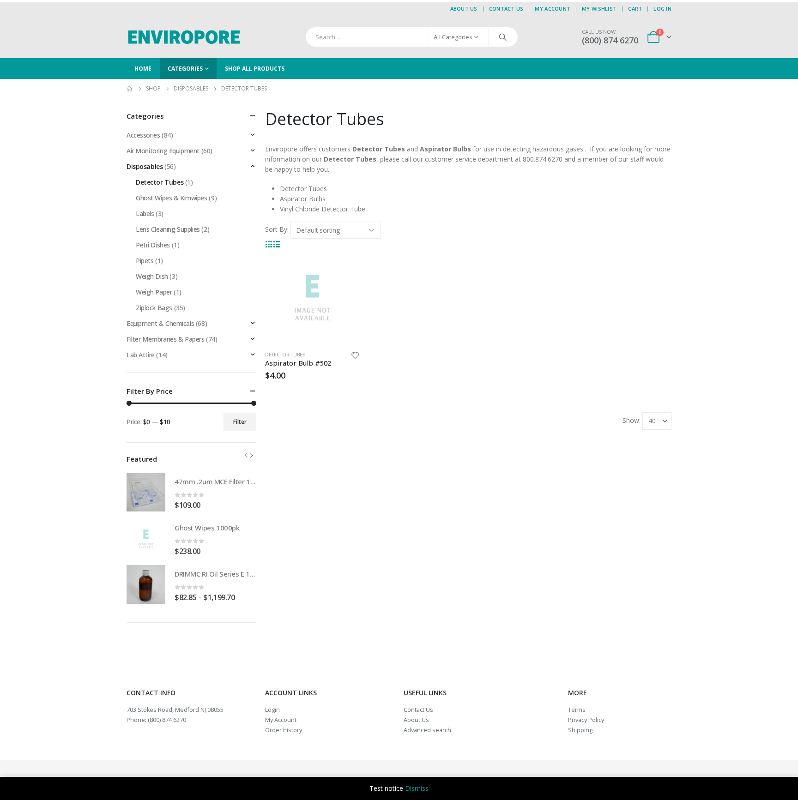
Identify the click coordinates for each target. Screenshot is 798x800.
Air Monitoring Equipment (163, 150)
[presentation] (246, 455)
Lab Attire (141, 354)
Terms (577, 710)
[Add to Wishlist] (355, 356)
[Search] (503, 37)
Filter (240, 422)
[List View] (277, 243)
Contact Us (506, 8)
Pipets (144, 260)
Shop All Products (254, 68)
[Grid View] (269, 243)
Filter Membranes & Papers (166, 339)
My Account (552, 8)
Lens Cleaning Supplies (168, 229)
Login (272, 710)
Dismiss (417, 788)
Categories (185, 68)
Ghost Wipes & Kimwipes (171, 197)
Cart (635, 8)
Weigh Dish (152, 276)
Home (142, 68)
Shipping (580, 730)
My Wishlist (599, 8)
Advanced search (427, 730)
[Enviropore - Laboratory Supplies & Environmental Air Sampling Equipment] (184, 37)
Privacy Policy (586, 720)
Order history (283, 730)
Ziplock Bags (154, 307)
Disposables (145, 166)
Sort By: (277, 229)
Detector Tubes (285, 354)
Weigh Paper (154, 292)
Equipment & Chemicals (160, 323)
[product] (312, 296)
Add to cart (344, 264)
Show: (632, 420)
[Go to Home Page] (130, 89)
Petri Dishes (153, 245)
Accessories (143, 135)
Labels (145, 213)
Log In (662, 8)
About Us (464, 8)
